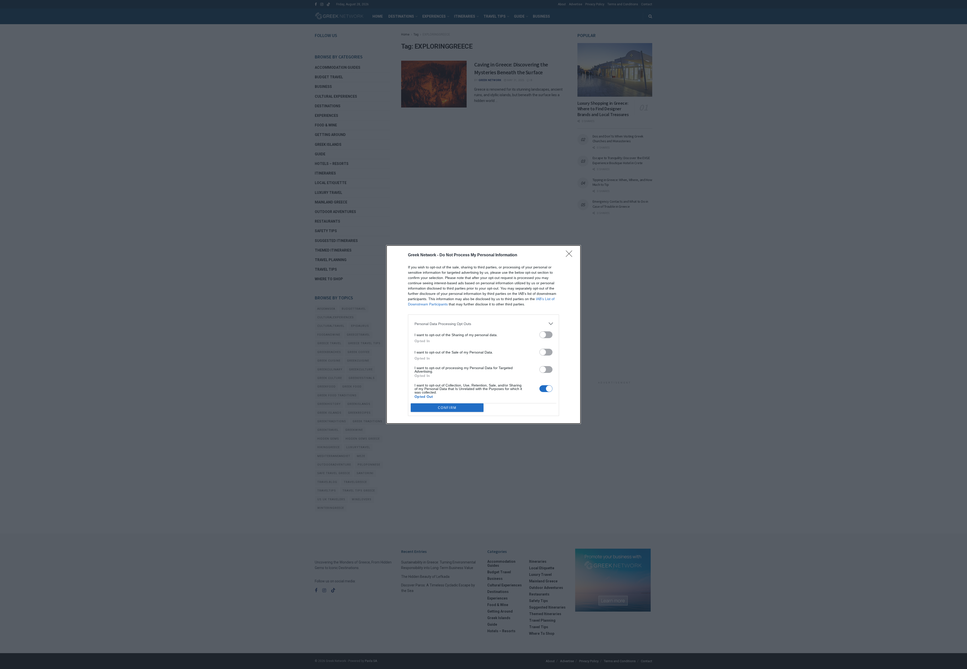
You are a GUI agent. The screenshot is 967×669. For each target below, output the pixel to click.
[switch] (545, 334)
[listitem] (483, 323)
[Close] (570, 255)
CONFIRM (447, 408)
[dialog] (483, 334)
